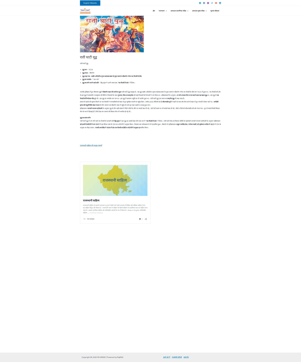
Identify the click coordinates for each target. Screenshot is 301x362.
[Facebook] (204, 3)
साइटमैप (186, 357)
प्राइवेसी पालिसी (177, 357)
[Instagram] (208, 3)
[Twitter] (212, 3)
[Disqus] (150, 257)
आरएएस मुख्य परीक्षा (198, 11)
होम (154, 11)
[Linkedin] (220, 3)
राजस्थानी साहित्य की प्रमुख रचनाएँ (91, 145)
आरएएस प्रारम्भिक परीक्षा (178, 11)
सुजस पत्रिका (214, 11)
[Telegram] (200, 3)
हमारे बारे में (166, 357)
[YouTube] (216, 3)
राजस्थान (162, 11)
